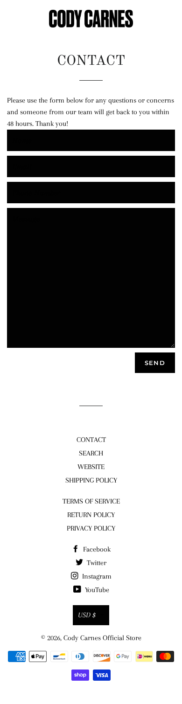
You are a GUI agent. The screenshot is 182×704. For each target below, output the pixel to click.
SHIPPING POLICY (91, 480)
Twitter (95, 563)
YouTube (96, 590)
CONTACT (91, 439)
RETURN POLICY (91, 515)
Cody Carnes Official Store (102, 638)
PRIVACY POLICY (91, 528)
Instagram (96, 576)
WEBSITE (91, 466)
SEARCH (91, 453)
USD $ (87, 615)
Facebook (96, 549)
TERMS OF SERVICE (91, 501)
